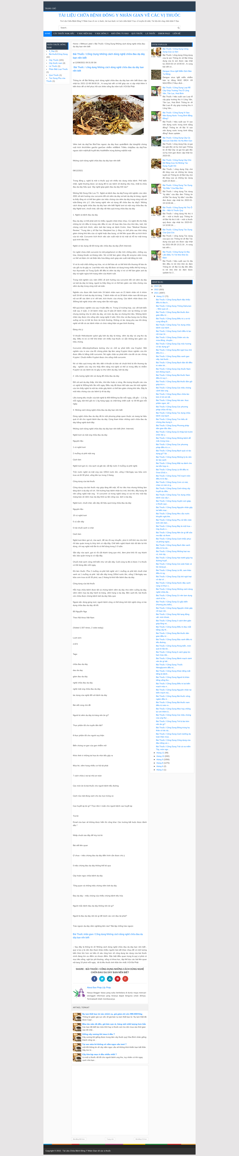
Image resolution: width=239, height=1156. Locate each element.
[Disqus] (110, 1100)
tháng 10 (161, 756)
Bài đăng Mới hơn (79, 1139)
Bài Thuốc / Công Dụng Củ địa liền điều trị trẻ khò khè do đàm (176, 255)
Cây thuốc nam (55, 63)
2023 (156, 286)
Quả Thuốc (137, 34)
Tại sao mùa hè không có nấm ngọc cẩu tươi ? (104, 1044)
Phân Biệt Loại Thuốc (58, 69)
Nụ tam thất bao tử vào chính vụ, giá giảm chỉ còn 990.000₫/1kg (112, 1014)
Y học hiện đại (84, 34)
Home (47, 34)
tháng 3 (160, 770)
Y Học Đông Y (102, 34)
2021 (156, 293)
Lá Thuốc (150, 34)
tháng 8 (160, 763)
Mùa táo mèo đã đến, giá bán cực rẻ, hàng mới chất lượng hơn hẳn (114, 1024)
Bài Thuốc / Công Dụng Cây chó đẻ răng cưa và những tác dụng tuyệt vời (177, 163)
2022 (156, 289)
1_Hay (52, 51)
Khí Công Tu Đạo (120, 34)
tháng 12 (161, 296)
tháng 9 (160, 759)
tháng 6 (160, 766)
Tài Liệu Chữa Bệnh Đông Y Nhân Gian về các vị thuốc (119, 15)
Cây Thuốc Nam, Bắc (63, 34)
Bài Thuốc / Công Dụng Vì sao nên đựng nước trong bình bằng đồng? (177, 115)
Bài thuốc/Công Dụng (58, 54)
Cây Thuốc (54, 60)
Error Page (164, 34)
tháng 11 (161, 753)
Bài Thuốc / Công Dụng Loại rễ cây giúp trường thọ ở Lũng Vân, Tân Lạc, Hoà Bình (176, 90)
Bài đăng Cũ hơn (141, 1139)
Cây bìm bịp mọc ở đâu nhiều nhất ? (99, 1054)
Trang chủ (50, 8)
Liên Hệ (176, 34)
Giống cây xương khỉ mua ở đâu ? (98, 1034)
